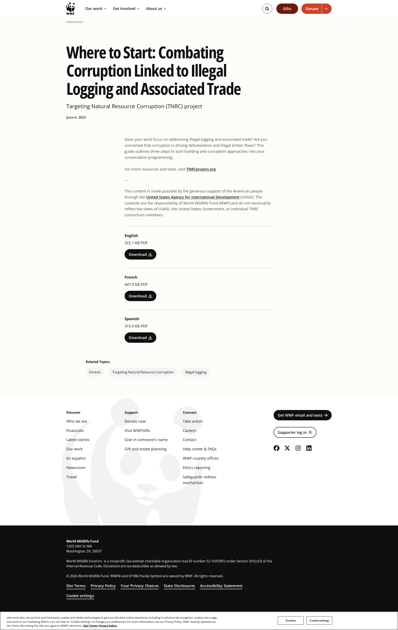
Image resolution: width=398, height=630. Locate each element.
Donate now (135, 421)
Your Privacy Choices (140, 585)
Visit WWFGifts (137, 430)
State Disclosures (179, 585)
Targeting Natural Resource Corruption (143, 372)
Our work (93, 9)
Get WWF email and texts (300, 415)
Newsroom (76, 467)
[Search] (267, 9)
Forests (95, 372)
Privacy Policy (103, 585)
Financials (75, 430)
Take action (193, 421)
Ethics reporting (196, 467)
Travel (71, 476)
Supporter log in (292, 432)
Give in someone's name (146, 439)
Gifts (287, 8)
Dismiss (291, 620)
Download (138, 254)
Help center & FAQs (200, 448)
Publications (74, 21)
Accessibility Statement (221, 585)
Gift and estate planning (145, 448)
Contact (189, 439)
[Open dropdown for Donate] (327, 9)
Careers (189, 430)
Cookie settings (80, 596)
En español (76, 458)
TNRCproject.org (201, 169)
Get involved (124, 9)
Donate (312, 8)
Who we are (76, 421)
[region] (199, 621)
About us (154, 9)
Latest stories (78, 439)
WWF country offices (201, 458)
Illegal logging (195, 372)
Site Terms (76, 585)
